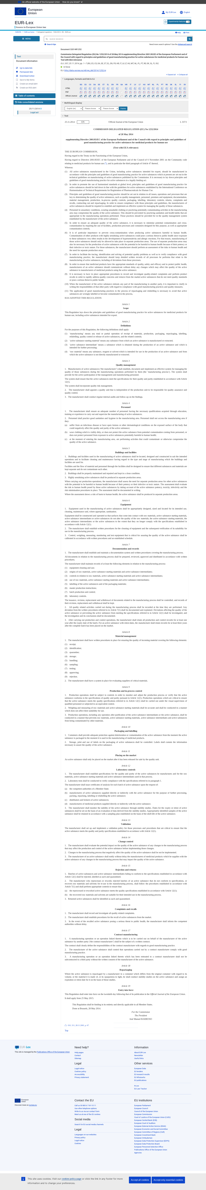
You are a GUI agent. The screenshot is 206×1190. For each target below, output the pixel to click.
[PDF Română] (167, 92)
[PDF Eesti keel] (103, 92)
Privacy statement (82, 1077)
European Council (141, 1108)
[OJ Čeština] (90, 96)
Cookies (78, 1143)
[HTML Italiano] (131, 88)
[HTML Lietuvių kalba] (139, 88)
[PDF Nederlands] (153, 92)
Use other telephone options (86, 1108)
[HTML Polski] (158, 88)
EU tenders (138, 1071)
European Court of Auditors (144, 1123)
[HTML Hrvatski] (126, 88)
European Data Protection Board (146, 1144)
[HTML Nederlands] (153, 88)
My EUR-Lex (171, 12)
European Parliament (142, 1105)
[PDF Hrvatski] (126, 92)
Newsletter (138, 1055)
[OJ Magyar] (144, 96)
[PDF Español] (85, 92)
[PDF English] (112, 92)
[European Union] (22, 1101)
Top (66, 1030)
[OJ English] (112, 96)
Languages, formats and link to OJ (79, 79)
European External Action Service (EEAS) (150, 1126)
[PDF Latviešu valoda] (135, 92)
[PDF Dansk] (94, 92)
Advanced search (185, 44)
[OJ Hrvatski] (126, 96)
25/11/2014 (34, 109)
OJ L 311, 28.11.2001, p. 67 (78, 1025)
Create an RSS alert (28, 88)
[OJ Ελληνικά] (108, 96)
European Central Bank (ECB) (145, 1120)
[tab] (124, 79)
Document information (26, 61)
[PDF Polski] (158, 92)
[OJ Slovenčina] (171, 96)
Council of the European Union (146, 1111)
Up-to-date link (26, 68)
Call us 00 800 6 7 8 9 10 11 (85, 1105)
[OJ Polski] (158, 96)
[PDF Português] (162, 92)
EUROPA (18, 32)
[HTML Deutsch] (99, 88)
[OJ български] (81, 96)
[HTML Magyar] (144, 88)
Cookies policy (80, 1071)
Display (123, 108)
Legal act (34, 112)
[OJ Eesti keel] (103, 96)
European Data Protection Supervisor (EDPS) (151, 1141)
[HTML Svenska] (185, 88)
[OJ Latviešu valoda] (135, 96)
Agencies (138, 1153)
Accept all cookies (140, 1180)
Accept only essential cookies (168, 1180)
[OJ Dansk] (94, 96)
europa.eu (33, 1105)
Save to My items (27, 80)
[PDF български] (81, 92)
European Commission (143, 1114)
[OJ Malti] (148, 96)
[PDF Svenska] (185, 92)
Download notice (27, 76)
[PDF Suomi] (180, 92)
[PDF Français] (117, 92)
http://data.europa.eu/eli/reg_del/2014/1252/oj (85, 70)
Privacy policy (80, 1137)
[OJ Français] (117, 96)
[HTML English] (112, 88)
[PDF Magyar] (144, 92)
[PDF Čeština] (90, 92)
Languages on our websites (85, 1134)
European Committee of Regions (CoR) (149, 1132)
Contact (78, 1055)
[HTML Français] (117, 88)
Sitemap (78, 1058)
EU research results (142, 1074)
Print (187, 32)
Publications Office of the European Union (53, 1052)
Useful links (139, 1058)
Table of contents (26, 95)
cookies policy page (71, 1179)
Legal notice (79, 1068)
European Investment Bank (145, 1135)
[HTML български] (81, 88)
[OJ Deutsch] (99, 96)
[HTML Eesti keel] (103, 88)
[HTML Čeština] (90, 88)
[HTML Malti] (148, 88)
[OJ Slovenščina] (175, 96)
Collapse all (183, 75)
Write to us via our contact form (87, 1111)
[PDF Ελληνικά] (108, 92)
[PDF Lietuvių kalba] (139, 92)
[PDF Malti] (148, 92)
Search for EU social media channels (89, 1124)
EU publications (140, 1080)
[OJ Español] (85, 96)
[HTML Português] (162, 88)
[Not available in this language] (121, 88)
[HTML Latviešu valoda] (135, 88)
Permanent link (26, 72)
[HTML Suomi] (180, 88)
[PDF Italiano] (131, 92)
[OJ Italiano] (131, 96)
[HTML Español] (85, 88)
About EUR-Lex (140, 1052)
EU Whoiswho (139, 1077)
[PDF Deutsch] (99, 92)
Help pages (79, 1052)
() (106, 163)
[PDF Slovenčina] (171, 92)
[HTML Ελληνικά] (108, 88)
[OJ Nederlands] (153, 96)
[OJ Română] (167, 96)
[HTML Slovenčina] (171, 88)
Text (19, 56)
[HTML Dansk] (94, 88)
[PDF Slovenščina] (175, 92)
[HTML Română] (167, 88)
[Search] (189, 39)
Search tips (51, 44)
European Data (140, 1068)
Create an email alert (29, 84)
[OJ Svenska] (185, 96)
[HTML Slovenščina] (175, 88)
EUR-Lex (24, 22)
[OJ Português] (162, 96)
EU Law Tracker (140, 1089)
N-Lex (136, 1086)
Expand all (172, 75)
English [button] (187, 12)
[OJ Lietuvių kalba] (139, 96)
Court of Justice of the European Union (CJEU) (152, 1117)
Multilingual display (73, 103)
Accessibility (80, 1074)
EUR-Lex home (29, 32)
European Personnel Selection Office (148, 1147)
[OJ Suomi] (180, 96)
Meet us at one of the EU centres (87, 1114)
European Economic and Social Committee (151, 1129)
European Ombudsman (143, 1138)
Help (179, 32)
